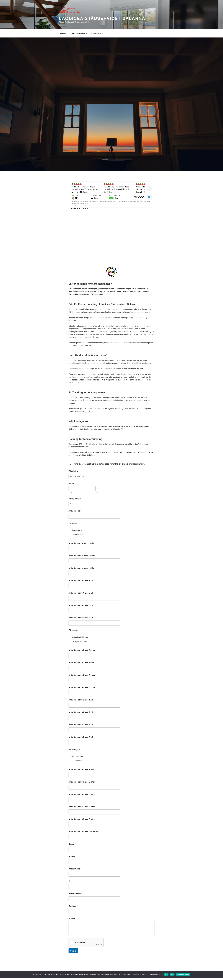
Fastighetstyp (75, 498)
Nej (172, 974)
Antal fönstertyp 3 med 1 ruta (81, 769)
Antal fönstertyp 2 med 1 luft (81, 700)
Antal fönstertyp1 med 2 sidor (82, 543)
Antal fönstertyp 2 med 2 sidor (82, 650)
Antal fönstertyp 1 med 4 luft (81, 618)
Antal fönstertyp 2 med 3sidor (82, 662)
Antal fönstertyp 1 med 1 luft (81, 580)
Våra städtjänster (78, 33)
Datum (72, 844)
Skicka (73, 950)
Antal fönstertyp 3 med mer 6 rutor (84, 831)
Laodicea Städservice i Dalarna (102, 18)
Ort (70, 881)
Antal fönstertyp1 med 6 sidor (82, 568)
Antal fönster (75, 511)
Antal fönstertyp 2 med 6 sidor (82, 687)
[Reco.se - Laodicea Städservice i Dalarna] (111, 272)
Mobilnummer (75, 893)
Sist (96, 493)
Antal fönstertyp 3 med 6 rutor (82, 819)
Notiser (72, 918)
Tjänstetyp (73, 471)
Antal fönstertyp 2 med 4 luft (81, 737)
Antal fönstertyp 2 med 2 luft (81, 712)
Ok (166, 974)
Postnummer (75, 869)
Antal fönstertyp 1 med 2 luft (81, 593)
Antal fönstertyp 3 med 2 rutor (82, 782)
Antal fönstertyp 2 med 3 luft (81, 724)
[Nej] (220, 974)
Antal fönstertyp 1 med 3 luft (81, 605)
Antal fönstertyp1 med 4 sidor (82, 555)
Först (70, 493)
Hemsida (62, 33)
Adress (72, 856)
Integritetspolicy (183, 974)
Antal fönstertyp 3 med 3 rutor (82, 794)
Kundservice (96, 33)
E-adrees (73, 906)
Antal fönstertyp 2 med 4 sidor (82, 675)
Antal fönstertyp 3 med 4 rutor (82, 807)
